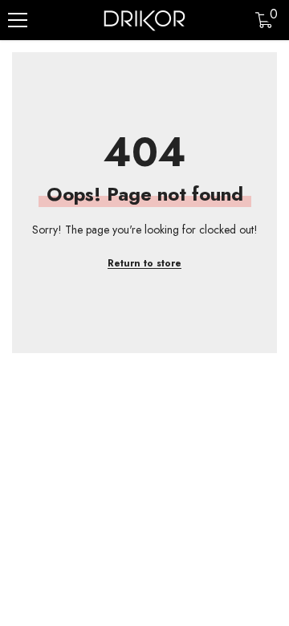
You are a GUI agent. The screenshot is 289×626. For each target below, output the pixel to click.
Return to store (144, 263)
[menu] (17, 20)
